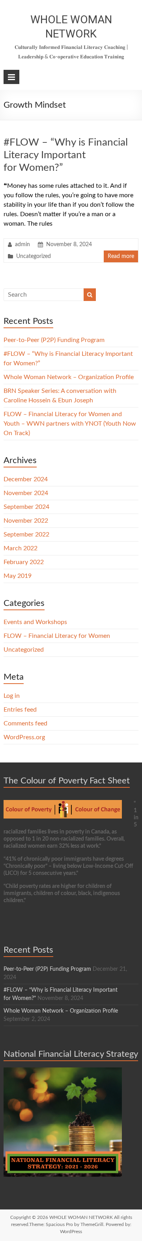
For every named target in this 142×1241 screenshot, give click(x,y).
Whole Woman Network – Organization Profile (69, 377)
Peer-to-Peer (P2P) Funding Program (54, 340)
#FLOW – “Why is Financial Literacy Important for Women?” (66, 155)
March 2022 (20, 548)
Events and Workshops (35, 622)
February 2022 (24, 562)
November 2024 (26, 493)
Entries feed (20, 709)
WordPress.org (24, 737)
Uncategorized (33, 256)
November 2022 (26, 521)
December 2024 (26, 479)
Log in (12, 696)
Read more (121, 256)
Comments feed (25, 723)
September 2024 (26, 507)
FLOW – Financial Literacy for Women (57, 636)
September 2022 (26, 534)
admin (22, 244)
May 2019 (18, 576)
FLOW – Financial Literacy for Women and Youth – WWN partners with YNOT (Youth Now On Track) (70, 423)
